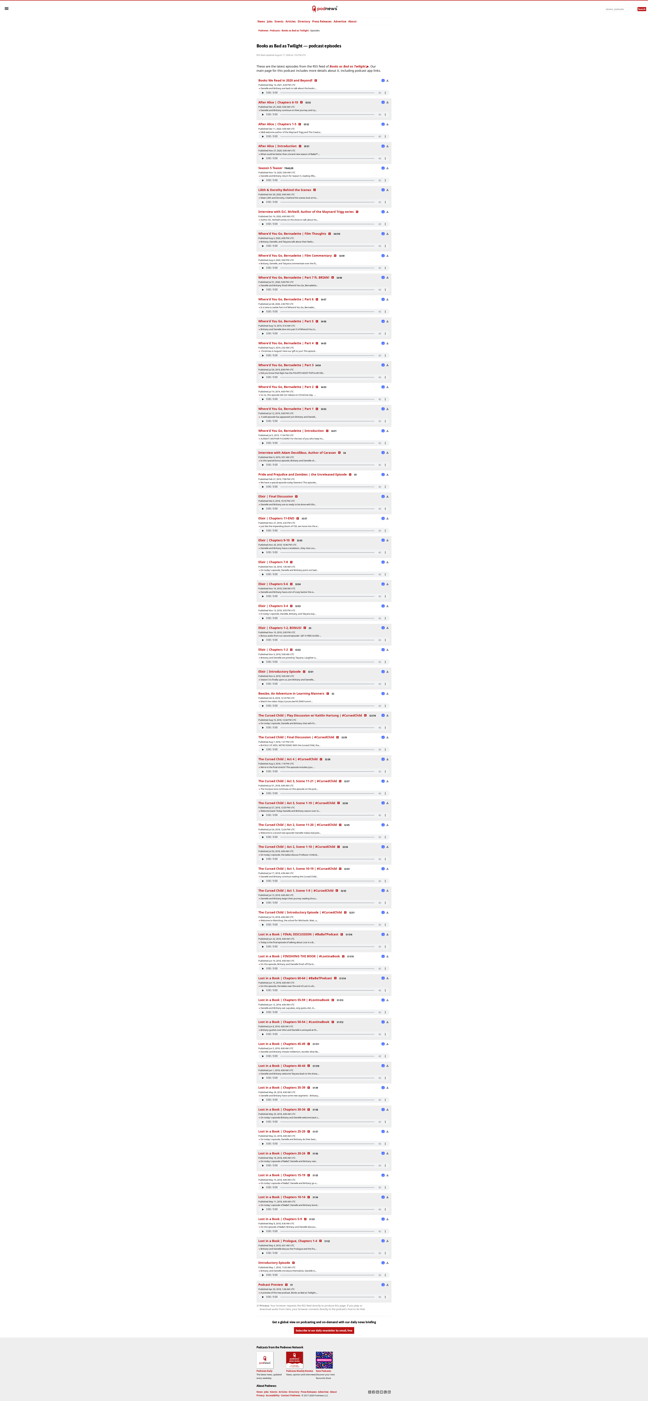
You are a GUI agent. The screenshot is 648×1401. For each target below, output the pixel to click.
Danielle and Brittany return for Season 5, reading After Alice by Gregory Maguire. (299, 175)
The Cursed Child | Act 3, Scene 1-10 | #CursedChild (296, 803)
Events (279, 21)
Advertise (340, 21)
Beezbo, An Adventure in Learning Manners (291, 693)
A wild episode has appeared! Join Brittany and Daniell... (288, 416)
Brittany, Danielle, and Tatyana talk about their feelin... (287, 241)
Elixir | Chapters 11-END (276, 518)
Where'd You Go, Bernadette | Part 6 (286, 299)
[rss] (390, 1393)
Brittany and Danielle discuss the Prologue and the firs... (288, 1248)
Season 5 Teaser (270, 168)
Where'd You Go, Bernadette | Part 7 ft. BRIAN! (293, 277)
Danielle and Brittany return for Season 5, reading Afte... (288, 175)
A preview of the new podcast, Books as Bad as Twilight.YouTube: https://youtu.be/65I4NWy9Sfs (288, 1292)
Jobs (270, 21)
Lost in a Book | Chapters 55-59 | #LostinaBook (293, 1000)
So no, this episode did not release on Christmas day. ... (288, 394)
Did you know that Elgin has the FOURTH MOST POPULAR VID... (292, 372)
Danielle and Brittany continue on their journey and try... (289, 110)
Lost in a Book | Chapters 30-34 (281, 1109)
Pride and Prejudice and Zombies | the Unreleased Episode (302, 474)
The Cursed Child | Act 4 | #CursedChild (288, 759)
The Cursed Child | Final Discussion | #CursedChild (296, 737)
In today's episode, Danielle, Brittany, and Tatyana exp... (288, 613)
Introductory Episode (274, 1263)
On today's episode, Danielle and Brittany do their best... (289, 1139)
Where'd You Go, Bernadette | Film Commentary (295, 255)
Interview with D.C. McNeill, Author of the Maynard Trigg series (306, 212)
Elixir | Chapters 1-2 (273, 650)
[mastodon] (370, 1393)
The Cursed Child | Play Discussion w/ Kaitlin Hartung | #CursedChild (310, 715)
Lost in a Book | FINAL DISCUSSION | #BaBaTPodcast (298, 934)
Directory (304, 21)
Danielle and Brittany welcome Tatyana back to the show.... (290, 1073)
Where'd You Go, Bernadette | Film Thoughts (292, 234)
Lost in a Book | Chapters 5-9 (280, 1219)
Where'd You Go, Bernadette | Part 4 (286, 343)
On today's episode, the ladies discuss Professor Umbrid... (289, 854)
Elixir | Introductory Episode (279, 671)
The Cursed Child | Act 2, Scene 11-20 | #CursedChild (297, 825)
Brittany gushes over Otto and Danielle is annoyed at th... (289, 1029)
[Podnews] (314, 9)
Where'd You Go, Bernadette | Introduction (291, 431)
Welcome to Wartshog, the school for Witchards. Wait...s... (289, 920)
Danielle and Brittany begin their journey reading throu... (289, 898)
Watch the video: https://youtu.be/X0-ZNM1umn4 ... (287, 701)
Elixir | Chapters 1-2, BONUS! (279, 628)
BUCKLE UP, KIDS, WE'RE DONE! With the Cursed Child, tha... (290, 745)
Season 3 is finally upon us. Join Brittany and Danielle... (288, 679)
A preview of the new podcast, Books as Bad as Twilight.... (289, 1292)
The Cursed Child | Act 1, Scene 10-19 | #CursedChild (297, 869)
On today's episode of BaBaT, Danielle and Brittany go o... (289, 1183)
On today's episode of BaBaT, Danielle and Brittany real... (289, 1161)
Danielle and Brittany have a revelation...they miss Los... (288, 548)
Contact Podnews (290, 1395)
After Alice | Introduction (277, 146)
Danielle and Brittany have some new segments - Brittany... (290, 1095)
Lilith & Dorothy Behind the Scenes (284, 190)
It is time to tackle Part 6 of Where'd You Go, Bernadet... (288, 307)
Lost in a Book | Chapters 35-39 (281, 1087)
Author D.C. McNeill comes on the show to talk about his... (289, 219)
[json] (386, 1393)
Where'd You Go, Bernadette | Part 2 (286, 387)
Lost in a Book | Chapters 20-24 (281, 1153)
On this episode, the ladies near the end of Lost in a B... (288, 986)
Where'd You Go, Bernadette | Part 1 (286, 409)
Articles (291, 21)
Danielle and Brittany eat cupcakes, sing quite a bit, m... (288, 1007)
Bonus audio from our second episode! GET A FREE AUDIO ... (291, 635)
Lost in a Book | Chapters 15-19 (281, 1175)
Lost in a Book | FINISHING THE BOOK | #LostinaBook (299, 956)
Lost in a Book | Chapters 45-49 (281, 1044)
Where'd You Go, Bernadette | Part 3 (286, 365)
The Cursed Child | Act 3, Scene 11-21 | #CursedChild (297, 781)
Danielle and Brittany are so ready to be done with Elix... (288, 504)
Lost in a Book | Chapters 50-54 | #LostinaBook (293, 1022)
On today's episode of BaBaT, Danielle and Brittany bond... (290, 1205)
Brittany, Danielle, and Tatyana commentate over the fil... (289, 263)
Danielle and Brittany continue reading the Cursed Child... (289, 876)
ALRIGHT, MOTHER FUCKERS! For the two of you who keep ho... (292, 438)
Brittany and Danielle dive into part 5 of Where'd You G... (288, 329)
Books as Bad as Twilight (295, 30)
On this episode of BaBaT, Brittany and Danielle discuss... (289, 1226)
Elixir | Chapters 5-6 (273, 584)
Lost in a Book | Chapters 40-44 (281, 1066)
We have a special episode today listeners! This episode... (289, 482)
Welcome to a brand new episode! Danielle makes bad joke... (291, 832)
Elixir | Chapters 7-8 (273, 562)
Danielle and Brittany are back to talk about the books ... (289, 88)
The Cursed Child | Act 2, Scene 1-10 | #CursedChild (296, 847)
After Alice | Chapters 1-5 (277, 124)
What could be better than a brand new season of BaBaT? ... (290, 154)
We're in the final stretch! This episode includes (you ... (288, 767)
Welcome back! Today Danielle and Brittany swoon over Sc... (290, 810)
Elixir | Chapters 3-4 (273, 606)
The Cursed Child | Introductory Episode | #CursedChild (300, 912)
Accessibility (272, 1395)
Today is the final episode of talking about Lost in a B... (288, 942)
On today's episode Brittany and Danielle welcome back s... (290, 1117)
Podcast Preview (270, 1285)
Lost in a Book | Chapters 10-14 (281, 1197)
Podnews (263, 30)
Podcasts (275, 30)
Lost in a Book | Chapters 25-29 (281, 1131)
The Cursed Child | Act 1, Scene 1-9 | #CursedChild (295, 890)
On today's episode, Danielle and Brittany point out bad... (289, 570)
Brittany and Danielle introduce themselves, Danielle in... (289, 1270)
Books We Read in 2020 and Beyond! (285, 80)
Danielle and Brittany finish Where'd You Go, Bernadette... (289, 285)
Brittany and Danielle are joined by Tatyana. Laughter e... (289, 657)
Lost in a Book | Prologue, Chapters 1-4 (287, 1241)
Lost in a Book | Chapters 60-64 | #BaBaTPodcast (295, 978)
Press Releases (322, 21)
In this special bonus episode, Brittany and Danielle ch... (288, 460)
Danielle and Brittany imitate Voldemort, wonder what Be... (290, 1051)
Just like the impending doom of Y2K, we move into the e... (290, 526)
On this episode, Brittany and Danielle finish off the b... (288, 964)
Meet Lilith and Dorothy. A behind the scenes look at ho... (289, 197)
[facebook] (374, 1393)
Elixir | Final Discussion (275, 496)
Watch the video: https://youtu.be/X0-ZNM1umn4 (285, 701)
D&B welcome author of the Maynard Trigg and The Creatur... (291, 132)
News (261, 21)
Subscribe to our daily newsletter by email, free (324, 1330)
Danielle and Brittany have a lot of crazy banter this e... (288, 592)
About (352, 21)
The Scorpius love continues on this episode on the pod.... (289, 788)
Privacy (260, 1395)
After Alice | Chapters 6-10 (278, 102)
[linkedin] (378, 1393)
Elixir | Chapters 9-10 (274, 540)
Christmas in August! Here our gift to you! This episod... (288, 351)
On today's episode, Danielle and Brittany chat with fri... (288, 723)
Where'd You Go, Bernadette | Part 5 (286, 321)
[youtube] (382, 1393)
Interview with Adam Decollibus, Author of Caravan (297, 453)
